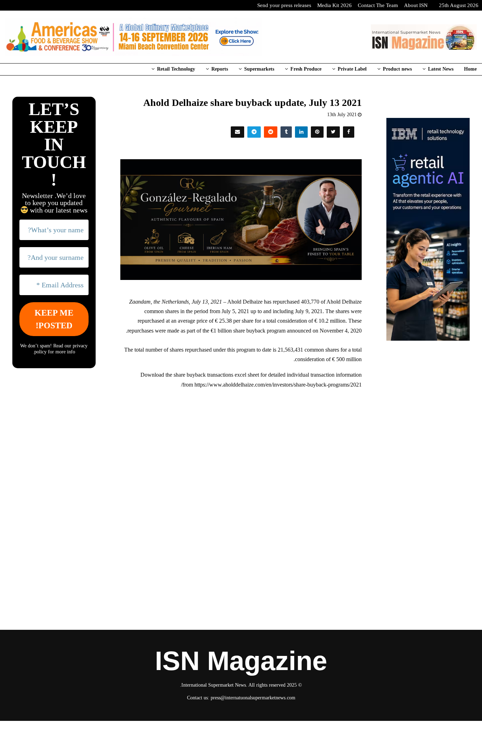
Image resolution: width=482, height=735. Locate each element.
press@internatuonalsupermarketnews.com (253, 697)
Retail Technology (176, 69)
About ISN (416, 5)
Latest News (440, 69)
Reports (219, 69)
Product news (397, 69)
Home (470, 69)
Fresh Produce (305, 69)
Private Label (352, 69)
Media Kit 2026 (334, 5)
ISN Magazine (241, 660)
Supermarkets (259, 69)
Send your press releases (284, 5)
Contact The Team (378, 5)
